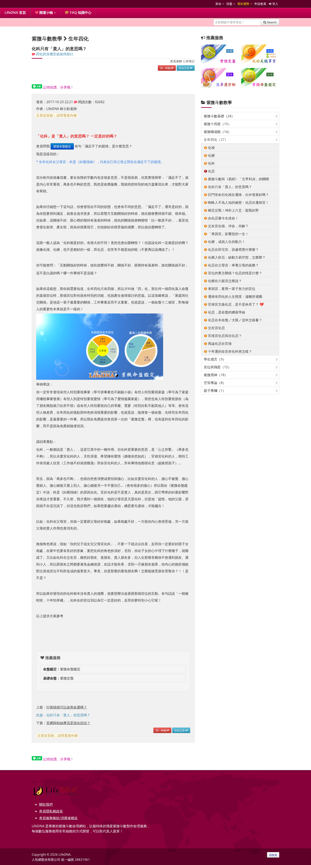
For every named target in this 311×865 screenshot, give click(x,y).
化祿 (211, 147)
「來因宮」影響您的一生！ (228, 233)
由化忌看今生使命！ (222, 218)
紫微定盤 (58, 678)
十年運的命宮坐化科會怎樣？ (229, 351)
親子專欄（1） (215, 390)
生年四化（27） (216, 139)
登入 (274, 4)
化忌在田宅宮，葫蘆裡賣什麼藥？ (233, 249)
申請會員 (260, 4)
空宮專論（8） (215, 382)
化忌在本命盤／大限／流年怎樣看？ (234, 320)
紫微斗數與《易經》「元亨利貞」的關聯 (238, 179)
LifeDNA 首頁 (15, 12)
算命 (218, 4)
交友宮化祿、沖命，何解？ (228, 226)
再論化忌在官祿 (219, 343)
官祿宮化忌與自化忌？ (224, 335)
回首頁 (273, 855)
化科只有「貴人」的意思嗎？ (229, 186)
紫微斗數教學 (219, 102)
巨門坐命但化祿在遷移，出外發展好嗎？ (238, 194)
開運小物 (46, 12)
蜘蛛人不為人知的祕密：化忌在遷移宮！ (238, 202)
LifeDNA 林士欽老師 (61, 108)
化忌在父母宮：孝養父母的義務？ (233, 265)
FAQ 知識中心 (80, 12)
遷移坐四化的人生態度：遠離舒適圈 (234, 296)
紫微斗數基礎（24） (219, 116)
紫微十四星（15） (217, 124)
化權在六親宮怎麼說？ (224, 281)
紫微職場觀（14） (217, 131)
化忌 (211, 171)
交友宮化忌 (216, 328)
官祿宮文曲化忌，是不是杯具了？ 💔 (235, 304)
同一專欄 (165, 68)
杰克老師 (176, 61)
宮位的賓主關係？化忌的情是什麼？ (234, 273)
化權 (211, 155)
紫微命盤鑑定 (62, 146)
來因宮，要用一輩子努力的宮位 (231, 288)
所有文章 (184, 68)
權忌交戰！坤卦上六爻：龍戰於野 (233, 210)
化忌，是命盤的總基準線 (226, 312)
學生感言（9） (215, 359)
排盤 (229, 4)
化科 (211, 163)
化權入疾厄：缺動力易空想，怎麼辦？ (236, 257)
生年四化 (78, 38)
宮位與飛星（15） (217, 367)
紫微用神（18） (216, 375)
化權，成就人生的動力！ (226, 241)
